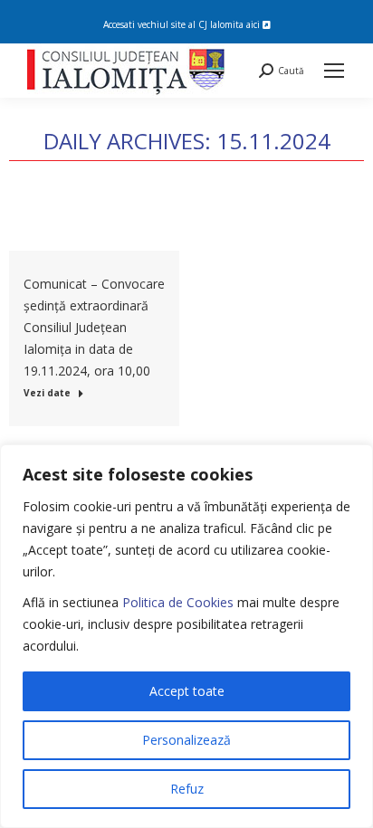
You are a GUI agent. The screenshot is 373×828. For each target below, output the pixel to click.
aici (254, 24)
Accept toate (187, 691)
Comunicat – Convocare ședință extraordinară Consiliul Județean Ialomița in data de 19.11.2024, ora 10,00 (94, 327)
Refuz (187, 788)
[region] (186, 636)
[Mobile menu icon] (334, 70)
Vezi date (47, 392)
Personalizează (186, 739)
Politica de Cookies (178, 602)
